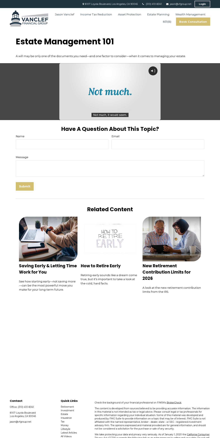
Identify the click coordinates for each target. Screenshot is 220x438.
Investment (67, 410)
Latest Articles (69, 432)
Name (20, 136)
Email (116, 136)
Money (65, 425)
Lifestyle (65, 429)
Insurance (66, 417)
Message (22, 157)
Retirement (67, 406)
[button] (65, 14)
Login (202, 4)
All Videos (66, 436)
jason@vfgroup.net (180, 4)
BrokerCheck (174, 402)
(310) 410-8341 (154, 4)
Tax (62, 421)
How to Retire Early (101, 266)
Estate (64, 414)
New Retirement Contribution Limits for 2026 (167, 272)
